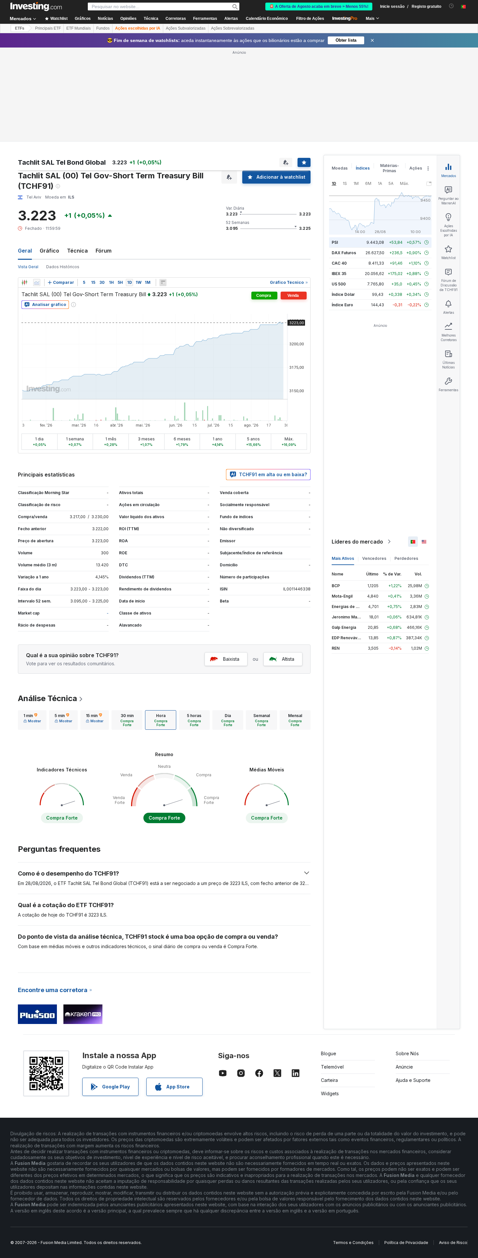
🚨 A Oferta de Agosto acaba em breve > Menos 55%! (318, 6)
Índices (363, 168)
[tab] (32, 720)
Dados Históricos (62, 266)
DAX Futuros (344, 252)
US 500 (339, 284)
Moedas (340, 168)
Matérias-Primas (389, 168)
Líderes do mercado (357, 541)
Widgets (330, 1093)
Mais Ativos (343, 558)
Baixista (231, 659)
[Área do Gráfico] (36, 282)
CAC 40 (339, 263)
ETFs (19, 28)
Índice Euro (342, 304)
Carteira (329, 1080)
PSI (335, 242)
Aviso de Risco (453, 1242)
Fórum (104, 250)
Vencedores (374, 558)
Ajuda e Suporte (413, 1080)
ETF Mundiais (78, 28)
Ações (415, 168)
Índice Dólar (343, 294)
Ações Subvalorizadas (186, 28)
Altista (288, 659)
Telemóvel (332, 1067)
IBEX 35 (339, 273)
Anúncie (404, 1067)
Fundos (103, 28)
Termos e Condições (353, 1242)
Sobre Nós (407, 1053)
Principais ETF (48, 28)
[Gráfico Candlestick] (24, 282)
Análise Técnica (47, 698)
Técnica (77, 250)
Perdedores (406, 558)
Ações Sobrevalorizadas (232, 28)
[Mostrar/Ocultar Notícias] (162, 282)
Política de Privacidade (406, 1242)
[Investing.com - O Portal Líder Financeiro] (36, 6)
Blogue (328, 1053)
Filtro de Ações (310, 18)
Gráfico (49, 250)
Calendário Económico (267, 18)
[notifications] (451, 6)
